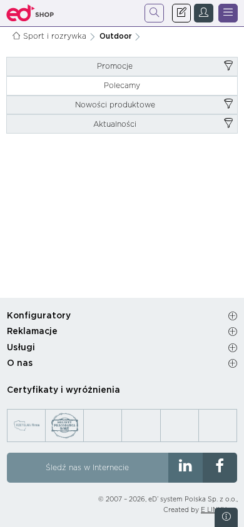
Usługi (21, 347)
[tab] (122, 66)
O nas (20, 363)
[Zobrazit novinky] (226, 517)
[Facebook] (220, 468)
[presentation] (122, 66)
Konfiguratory (39, 316)
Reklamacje (32, 331)
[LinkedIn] (185, 468)
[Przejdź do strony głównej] (30, 13)
